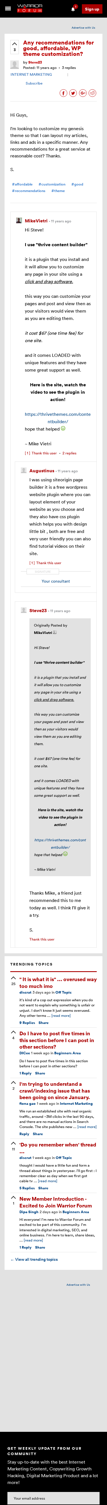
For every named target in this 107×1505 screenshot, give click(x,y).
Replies (27, 1022)
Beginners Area (67, 1053)
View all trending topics (34, 1259)
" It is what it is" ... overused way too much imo (58, 982)
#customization (52, 184)
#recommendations (28, 191)
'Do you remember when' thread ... (57, 1147)
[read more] (61, 1015)
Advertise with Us (83, 27)
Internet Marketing (76, 1103)
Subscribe (34, 83)
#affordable (22, 184)
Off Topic (63, 992)
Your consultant (56, 581)
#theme (58, 191)
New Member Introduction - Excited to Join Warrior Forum (55, 1202)
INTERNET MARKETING (31, 74)
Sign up (92, 9)
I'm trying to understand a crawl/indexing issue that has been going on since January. (54, 1090)
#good (77, 184)
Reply (25, 1073)
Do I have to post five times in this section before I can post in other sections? (56, 1040)
